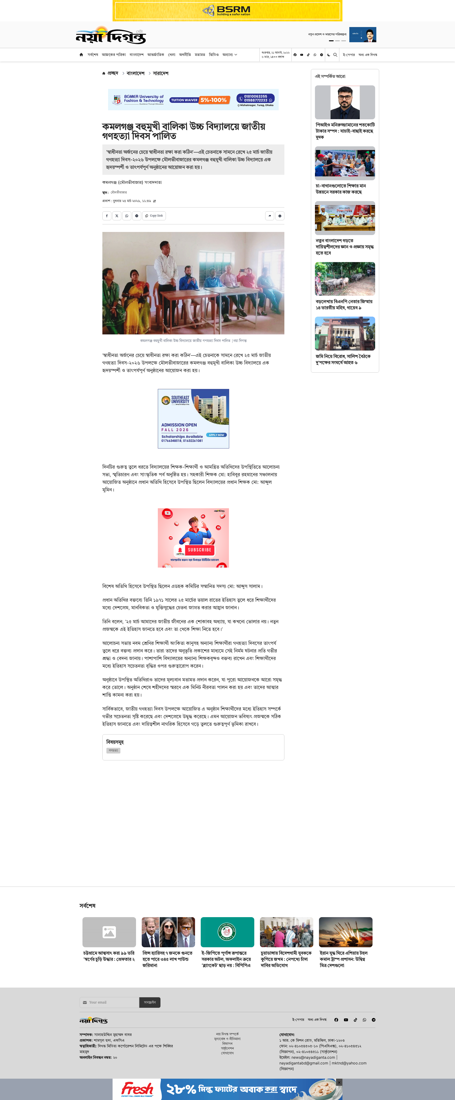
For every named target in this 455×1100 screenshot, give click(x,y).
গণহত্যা (113, 750)
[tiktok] (308, 55)
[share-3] (126, 215)
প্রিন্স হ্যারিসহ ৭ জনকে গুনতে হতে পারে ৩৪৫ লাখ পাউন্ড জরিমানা (167, 1026)
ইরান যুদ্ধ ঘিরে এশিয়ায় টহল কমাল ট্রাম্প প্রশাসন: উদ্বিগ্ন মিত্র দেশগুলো (344, 1026)
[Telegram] (321, 55)
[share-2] (116, 215)
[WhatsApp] (315, 55)
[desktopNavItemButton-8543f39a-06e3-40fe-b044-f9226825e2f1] (235, 54)
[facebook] (295, 55)
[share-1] (106, 215)
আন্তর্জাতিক (155, 54)
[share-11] (269, 215)
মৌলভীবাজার (119, 192)
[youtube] (301, 55)
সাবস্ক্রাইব (150, 1069)
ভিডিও (214, 54)
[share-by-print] (279, 215)
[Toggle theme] (329, 54)
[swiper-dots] (331, 40)
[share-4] (136, 215)
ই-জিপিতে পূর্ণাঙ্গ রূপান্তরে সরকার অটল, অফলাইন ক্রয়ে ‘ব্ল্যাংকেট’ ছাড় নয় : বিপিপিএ (226, 1026)
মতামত (200, 54)
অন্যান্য (228, 54)
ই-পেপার (349, 55)
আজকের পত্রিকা (114, 54)
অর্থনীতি (185, 54)
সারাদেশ (160, 73)
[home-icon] (81, 54)
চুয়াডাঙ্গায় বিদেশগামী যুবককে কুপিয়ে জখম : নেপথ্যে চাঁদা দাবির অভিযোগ (286, 1026)
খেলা (171, 54)
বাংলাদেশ (137, 54)
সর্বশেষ (93, 54)
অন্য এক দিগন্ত (368, 55)
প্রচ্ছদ (113, 73)
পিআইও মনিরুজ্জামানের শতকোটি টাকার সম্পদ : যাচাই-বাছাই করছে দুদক (345, 131)
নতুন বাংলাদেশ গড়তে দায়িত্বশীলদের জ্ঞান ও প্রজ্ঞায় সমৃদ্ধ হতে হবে (345, 247)
